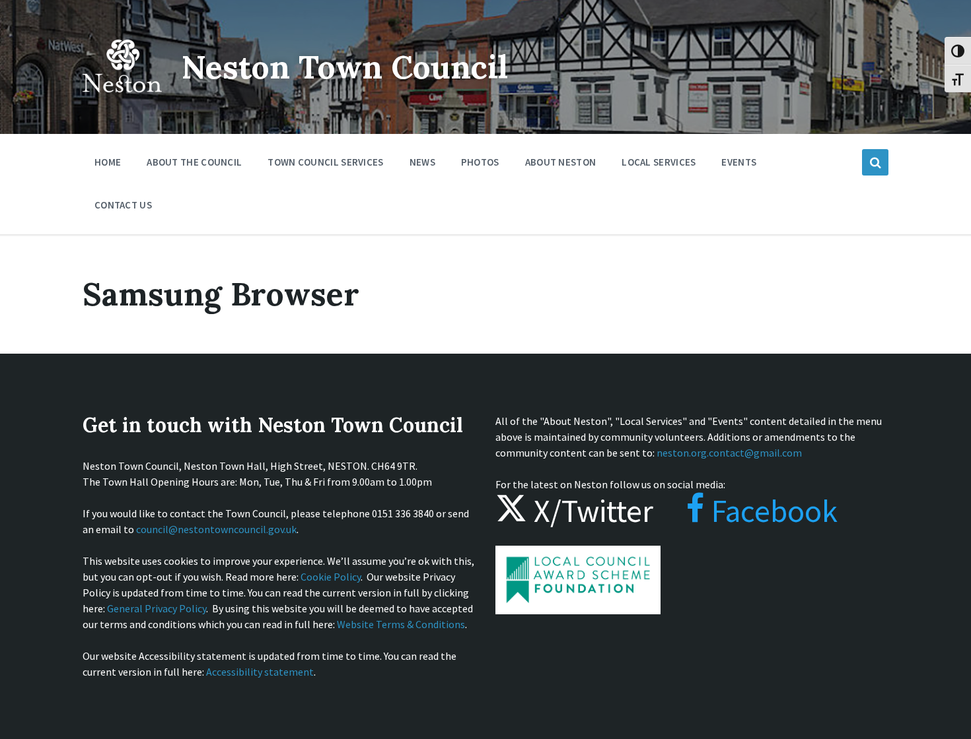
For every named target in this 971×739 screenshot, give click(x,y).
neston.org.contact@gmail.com (729, 452)
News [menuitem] (422, 162)
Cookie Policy (331, 576)
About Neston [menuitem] (560, 162)
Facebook (771, 510)
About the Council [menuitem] (194, 162)
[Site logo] (122, 101)
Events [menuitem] (738, 162)
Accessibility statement (260, 671)
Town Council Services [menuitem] (325, 162)
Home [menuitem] (107, 162)
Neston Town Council (345, 67)
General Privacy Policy (156, 608)
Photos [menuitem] (480, 162)
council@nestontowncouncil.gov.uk (216, 529)
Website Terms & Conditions (401, 624)
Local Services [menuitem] (659, 162)
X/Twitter (590, 510)
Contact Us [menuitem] (123, 205)
